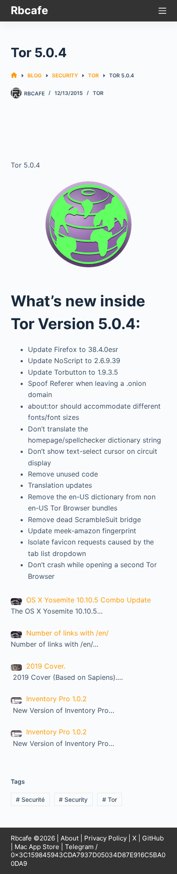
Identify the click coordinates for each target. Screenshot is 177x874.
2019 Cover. (45, 666)
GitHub (153, 838)
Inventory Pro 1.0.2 (56, 698)
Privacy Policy (105, 838)
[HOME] (14, 75)
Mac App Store (37, 847)
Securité (30, 799)
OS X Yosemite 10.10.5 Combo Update (88, 600)
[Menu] (162, 11)
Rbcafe (29, 10)
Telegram (79, 847)
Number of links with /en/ (67, 633)
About (70, 838)
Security (73, 799)
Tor (98, 93)
